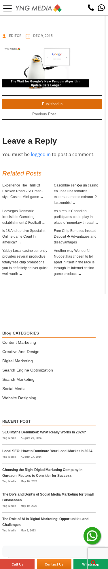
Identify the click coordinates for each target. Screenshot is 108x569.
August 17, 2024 (31, 456)
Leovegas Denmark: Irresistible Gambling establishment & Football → (23, 217)
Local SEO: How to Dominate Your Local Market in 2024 (47, 451)
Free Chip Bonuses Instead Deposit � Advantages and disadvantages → (75, 236)
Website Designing (19, 398)
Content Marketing (19, 342)
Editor (15, 35)
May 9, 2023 (28, 530)
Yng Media (9, 438)
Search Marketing (18, 379)
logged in (41, 154)
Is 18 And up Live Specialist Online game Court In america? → (23, 236)
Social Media (14, 388)
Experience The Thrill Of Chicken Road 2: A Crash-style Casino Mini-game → (22, 191)
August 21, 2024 (31, 438)
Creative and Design (20, 351)
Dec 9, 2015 (43, 35)
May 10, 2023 (29, 506)
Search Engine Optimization (27, 370)
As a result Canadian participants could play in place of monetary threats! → (76, 217)
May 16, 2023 (29, 481)
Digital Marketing (17, 361)
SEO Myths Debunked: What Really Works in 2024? (44, 432)
